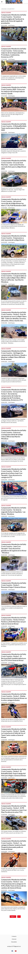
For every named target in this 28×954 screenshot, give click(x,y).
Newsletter (14, 942)
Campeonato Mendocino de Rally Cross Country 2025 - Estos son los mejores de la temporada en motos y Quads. (13, 90)
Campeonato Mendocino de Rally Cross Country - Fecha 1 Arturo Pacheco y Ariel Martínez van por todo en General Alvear (13, 621)
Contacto (14, 936)
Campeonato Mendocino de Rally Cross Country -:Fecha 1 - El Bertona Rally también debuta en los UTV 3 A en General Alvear (13, 657)
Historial (14, 939)
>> (19, 916)
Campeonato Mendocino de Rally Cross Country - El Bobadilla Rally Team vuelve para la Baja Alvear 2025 (13, 127)
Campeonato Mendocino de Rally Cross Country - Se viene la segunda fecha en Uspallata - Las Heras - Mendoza (13, 511)
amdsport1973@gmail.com (14, 946)
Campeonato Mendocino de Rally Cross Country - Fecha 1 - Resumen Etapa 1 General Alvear (13, 585)
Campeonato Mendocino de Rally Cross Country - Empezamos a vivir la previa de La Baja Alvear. (13, 238)
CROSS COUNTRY (6, 12)
